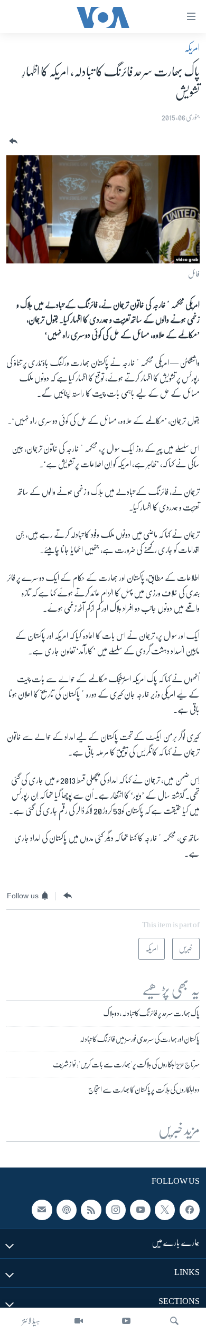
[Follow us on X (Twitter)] (165, 1210)
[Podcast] (67, 1210)
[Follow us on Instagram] (116, 1210)
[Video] (79, 1321)
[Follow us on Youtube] (140, 1210)
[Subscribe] (42, 1210)
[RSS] (91, 1210)
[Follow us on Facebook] (190, 1210)
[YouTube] (126, 1321)
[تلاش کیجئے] (174, 1321)
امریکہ (192, 48)
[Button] (12, 141)
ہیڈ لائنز (31, 1321)
